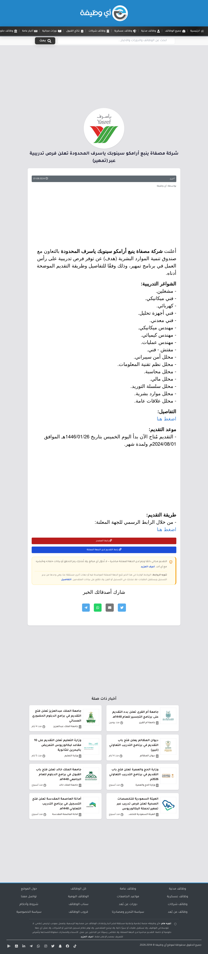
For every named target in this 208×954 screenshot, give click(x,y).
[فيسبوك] (67, 947)
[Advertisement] (104, 77)
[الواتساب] (38, 947)
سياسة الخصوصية (28, 912)
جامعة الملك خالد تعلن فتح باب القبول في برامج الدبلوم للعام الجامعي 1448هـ (58, 774)
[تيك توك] (74, 947)
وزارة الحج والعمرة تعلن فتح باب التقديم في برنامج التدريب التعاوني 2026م (133, 774)
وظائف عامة (128, 889)
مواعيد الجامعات (128, 896)
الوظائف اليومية (78, 896)
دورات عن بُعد (128, 904)
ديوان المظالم (147, 756)
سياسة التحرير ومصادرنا (128, 912)
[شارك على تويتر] (122, 608)
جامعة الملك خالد (68, 785)
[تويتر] (52, 947)
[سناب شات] (60, 947)
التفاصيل (66, 580)
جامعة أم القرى (147, 723)
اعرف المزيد (148, 566)
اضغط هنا (166, 418)
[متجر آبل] (16, 947)
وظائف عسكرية (177, 896)
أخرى (172, 179)
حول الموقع (29, 889)
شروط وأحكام (29, 904)
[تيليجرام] (30, 947)
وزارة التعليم (71, 756)
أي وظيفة (161, 945)
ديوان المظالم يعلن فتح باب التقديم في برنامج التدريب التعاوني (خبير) (133, 745)
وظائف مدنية (177, 889)
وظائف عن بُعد (177, 912)
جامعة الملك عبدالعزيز (65, 726)
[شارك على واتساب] (98, 608)
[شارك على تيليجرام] (86, 608)
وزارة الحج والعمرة (145, 785)
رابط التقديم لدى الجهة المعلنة (103, 550)
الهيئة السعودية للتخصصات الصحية (140, 814)
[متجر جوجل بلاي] (8, 947)
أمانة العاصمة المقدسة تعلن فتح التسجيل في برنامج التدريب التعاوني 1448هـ (56, 804)
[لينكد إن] (23, 947)
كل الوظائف (78, 889)
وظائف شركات (177, 904)
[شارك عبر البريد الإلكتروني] (110, 608)
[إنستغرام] (45, 947)
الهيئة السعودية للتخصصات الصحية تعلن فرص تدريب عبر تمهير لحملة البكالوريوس (137, 804)
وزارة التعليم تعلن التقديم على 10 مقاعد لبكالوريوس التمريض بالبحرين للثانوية (57, 745)
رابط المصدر (102, 541)
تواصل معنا (29, 896)
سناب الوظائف (78, 904)
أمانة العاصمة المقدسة (65, 814)
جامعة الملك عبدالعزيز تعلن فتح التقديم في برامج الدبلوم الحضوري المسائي (56, 716)
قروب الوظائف (78, 912)
